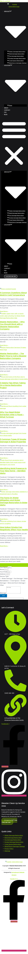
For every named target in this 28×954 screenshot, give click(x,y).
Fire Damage (18, 578)
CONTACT (7, 110)
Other (2, 585)
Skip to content (5, 1)
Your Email (3, 572)
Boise (10, 105)
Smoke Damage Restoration (17, 58)
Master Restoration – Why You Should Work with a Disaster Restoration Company (12, 325)
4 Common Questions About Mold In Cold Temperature (13, 293)
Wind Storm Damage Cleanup (18, 63)
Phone (2, 569)
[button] (11, 11)
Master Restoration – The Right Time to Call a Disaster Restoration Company (13, 356)
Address (3, 574)
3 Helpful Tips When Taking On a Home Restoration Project (13, 385)
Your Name (4, 567)
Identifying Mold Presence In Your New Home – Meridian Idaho (13, 471)
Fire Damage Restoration (16, 56)
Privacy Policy (8, 849)
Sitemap (7, 851)
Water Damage (7, 578)
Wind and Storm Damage (16, 583)
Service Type (4, 576)
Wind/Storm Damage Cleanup (14, 846)
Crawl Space (14, 581)
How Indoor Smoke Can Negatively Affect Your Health (14, 528)
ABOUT (6, 108)
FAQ (5, 112)
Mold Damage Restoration (16, 54)
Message (3, 593)
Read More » (4, 311)
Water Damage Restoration (17, 51)
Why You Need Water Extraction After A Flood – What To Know (12, 414)
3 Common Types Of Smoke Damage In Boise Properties (13, 440)
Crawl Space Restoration (16, 61)
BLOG (5, 114)
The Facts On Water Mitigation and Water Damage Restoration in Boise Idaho (13, 501)
